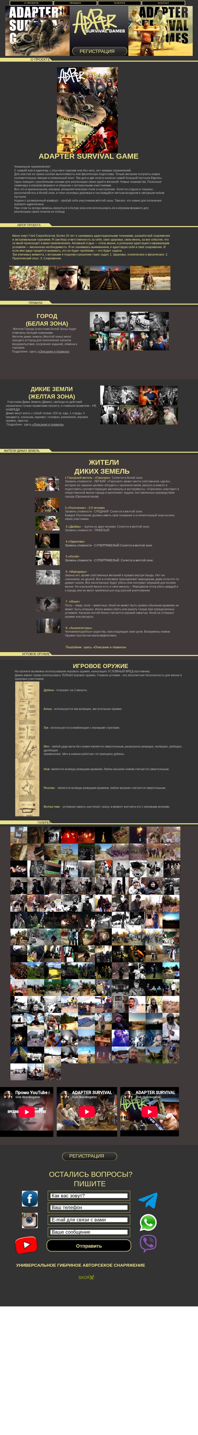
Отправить (89, 1246)
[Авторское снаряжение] (86, 1278)
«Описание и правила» (54, 351)
